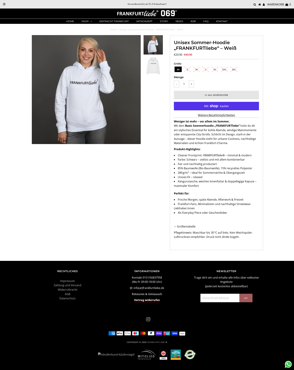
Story (164, 21)
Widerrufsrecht (67, 290)
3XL (234, 69)
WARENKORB (279, 4)
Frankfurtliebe (156, 342)
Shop (85, 21)
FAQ (206, 21)
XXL (224, 69)
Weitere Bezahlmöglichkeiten (216, 115)
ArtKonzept (144, 21)
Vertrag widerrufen (147, 300)
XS (178, 69)
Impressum (67, 281)
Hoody (122, 29)
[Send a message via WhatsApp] (288, 364)
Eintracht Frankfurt (114, 21)
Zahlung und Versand (67, 285)
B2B (193, 21)
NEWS (179, 21)
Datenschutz (67, 298)
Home (70, 21)
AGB (67, 294)
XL (215, 69)
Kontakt (222, 21)
